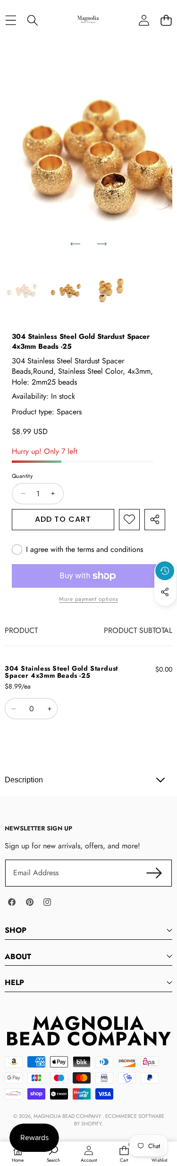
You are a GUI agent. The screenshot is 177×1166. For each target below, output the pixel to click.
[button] (166, 20)
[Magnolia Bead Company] (88, 20)
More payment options (88, 599)
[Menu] (10, 20)
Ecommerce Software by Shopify (119, 1119)
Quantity (22, 476)
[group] (23, 290)
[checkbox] (77, 549)
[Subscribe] (154, 873)
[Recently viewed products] (164, 570)
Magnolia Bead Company (68, 1116)
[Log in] (143, 20)
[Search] (32, 20)
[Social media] (164, 592)
